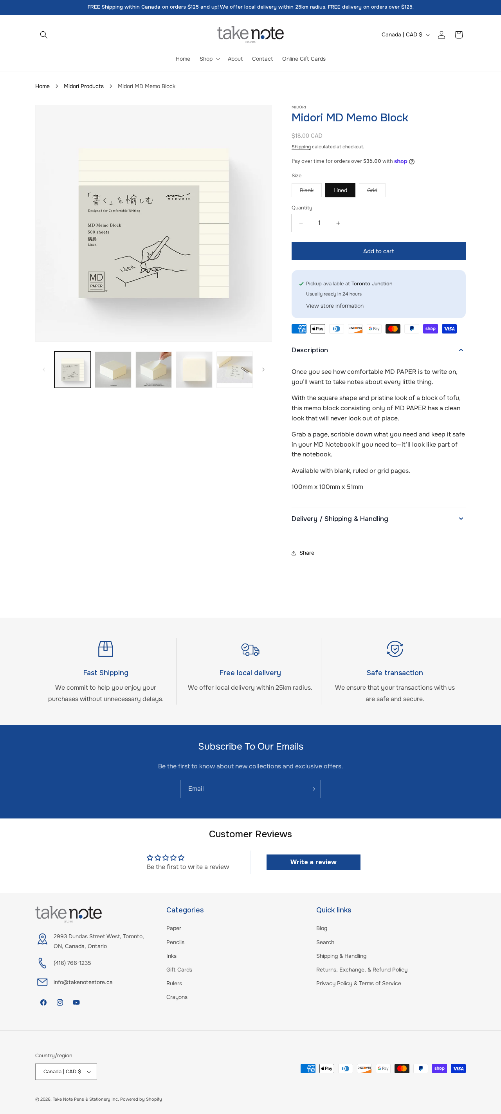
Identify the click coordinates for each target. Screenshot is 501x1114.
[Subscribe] (312, 789)
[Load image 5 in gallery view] (194, 370)
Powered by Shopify (141, 1099)
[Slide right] (263, 369)
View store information (335, 305)
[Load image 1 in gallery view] (72, 370)
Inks (171, 955)
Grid (376, 191)
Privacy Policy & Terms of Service (358, 983)
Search (325, 942)
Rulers (174, 983)
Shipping (301, 147)
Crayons (176, 996)
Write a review (313, 862)
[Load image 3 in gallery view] (113, 370)
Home (42, 86)
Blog (321, 928)
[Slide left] (43, 369)
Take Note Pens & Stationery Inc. (86, 1099)
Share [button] (306, 552)
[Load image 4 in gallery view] (153, 370)
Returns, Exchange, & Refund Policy (361, 969)
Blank (311, 191)
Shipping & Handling (341, 955)
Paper (173, 928)
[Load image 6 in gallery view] (234, 370)
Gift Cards (179, 969)
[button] (43, 34)
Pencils (175, 942)
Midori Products (84, 86)
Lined (340, 190)
